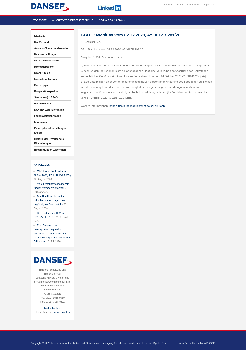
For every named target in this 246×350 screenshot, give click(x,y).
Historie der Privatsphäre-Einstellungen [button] (49, 141)
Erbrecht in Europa (45, 79)
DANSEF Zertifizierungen (49, 109)
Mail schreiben (52, 308)
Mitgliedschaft (42, 103)
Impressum (209, 4)
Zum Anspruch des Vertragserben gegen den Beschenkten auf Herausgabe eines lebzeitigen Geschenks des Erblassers (52, 233)
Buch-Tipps (41, 85)
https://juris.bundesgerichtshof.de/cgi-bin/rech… (138, 105)
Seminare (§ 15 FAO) (112, 20)
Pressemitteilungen (45, 54)
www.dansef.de (62, 312)
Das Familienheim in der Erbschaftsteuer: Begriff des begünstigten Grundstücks (49, 200)
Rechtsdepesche (44, 66)
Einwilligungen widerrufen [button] (50, 149)
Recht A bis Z (42, 72)
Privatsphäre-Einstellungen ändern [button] (50, 130)
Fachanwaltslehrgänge (47, 115)
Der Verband (41, 42)
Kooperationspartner (46, 91)
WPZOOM (209, 343)
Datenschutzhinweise (188, 4)
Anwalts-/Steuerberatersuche (72, 20)
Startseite (168, 4)
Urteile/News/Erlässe (46, 60)
